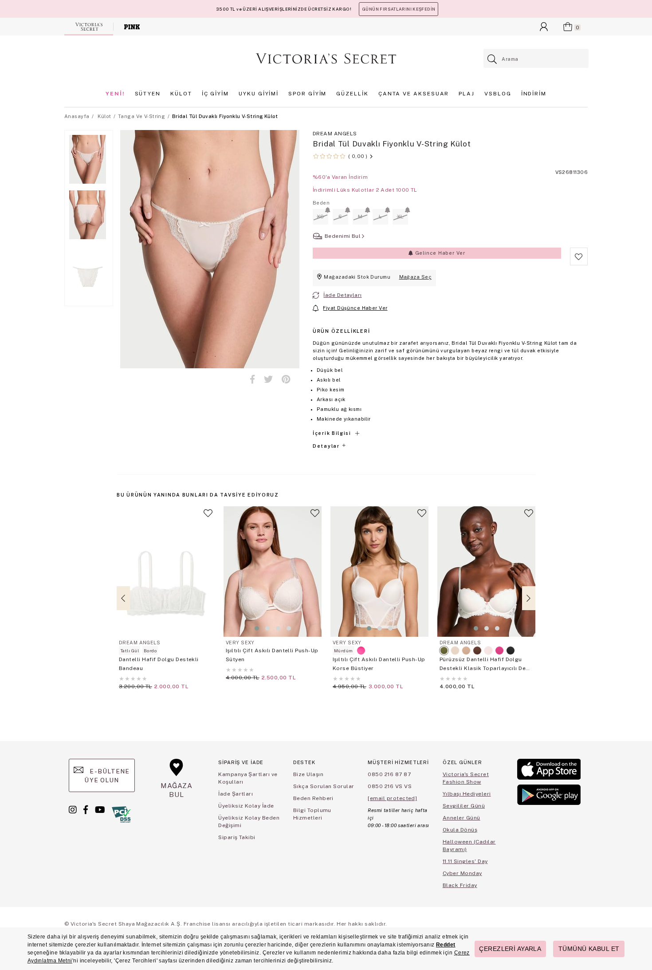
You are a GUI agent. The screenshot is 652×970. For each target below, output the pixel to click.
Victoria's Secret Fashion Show (466, 778)
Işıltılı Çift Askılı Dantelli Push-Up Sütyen (272, 654)
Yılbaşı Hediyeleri (467, 794)
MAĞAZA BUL (176, 790)
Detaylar (327, 446)
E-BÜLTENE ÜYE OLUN (107, 776)
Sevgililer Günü (464, 806)
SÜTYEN (148, 94)
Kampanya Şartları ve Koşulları (248, 778)
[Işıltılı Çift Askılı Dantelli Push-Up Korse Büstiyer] (379, 571)
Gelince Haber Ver (439, 253)
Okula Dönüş (460, 830)
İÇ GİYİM (215, 94)
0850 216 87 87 (389, 774)
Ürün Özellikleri (341, 331)
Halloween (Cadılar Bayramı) (469, 845)
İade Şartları (235, 794)
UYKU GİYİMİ (259, 94)
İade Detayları (342, 295)
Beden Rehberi (313, 798)
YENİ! (115, 94)
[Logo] (326, 59)
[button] (256, 628)
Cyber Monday (462, 873)
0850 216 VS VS (390, 786)
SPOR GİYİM (307, 94)
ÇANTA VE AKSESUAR (413, 94)
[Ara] (493, 59)
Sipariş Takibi (236, 837)
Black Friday (460, 885)
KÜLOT (181, 94)
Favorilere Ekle (208, 517)
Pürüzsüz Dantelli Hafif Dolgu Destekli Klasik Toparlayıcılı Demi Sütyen (486, 664)
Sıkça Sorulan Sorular (323, 786)
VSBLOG (497, 94)
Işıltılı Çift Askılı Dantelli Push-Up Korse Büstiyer (379, 663)
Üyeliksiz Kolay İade (246, 806)
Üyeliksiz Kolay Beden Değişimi (248, 821)
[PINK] (132, 26)
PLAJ (467, 94)
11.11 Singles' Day (465, 861)
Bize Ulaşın (308, 774)
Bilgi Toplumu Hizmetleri (312, 814)
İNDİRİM (533, 94)
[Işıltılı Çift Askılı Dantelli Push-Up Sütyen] (273, 571)
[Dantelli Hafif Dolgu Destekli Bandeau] (166, 571)
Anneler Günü (461, 818)
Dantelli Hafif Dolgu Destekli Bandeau (159, 663)
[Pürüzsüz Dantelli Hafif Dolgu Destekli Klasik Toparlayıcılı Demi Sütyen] (486, 571)
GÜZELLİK (352, 94)
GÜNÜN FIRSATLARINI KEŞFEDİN (398, 9)
